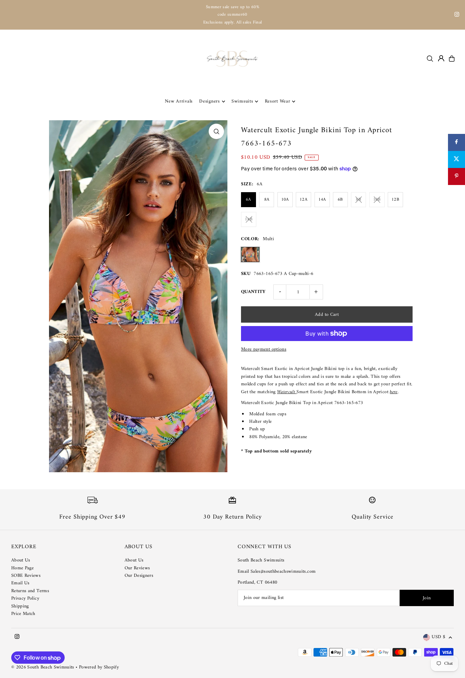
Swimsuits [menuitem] (242, 101)
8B (358, 199)
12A (303, 199)
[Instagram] (456, 15)
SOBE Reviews (26, 575)
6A (248, 199)
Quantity (253, 292)
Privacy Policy (25, 598)
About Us (20, 560)
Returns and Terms (30, 591)
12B (395, 199)
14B (249, 219)
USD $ (438, 637)
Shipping (20, 606)
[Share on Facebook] (456, 142)
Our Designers (139, 575)
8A (267, 199)
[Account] (441, 58)
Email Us (20, 583)
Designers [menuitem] (209, 101)
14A (322, 199)
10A (285, 199)
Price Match (23, 614)
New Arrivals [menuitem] (179, 101)
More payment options (263, 349)
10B (377, 199)
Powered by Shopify (99, 667)
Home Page (22, 568)
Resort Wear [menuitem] (277, 101)
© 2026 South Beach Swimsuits (42, 667)
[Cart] (451, 59)
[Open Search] (430, 59)
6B (340, 199)
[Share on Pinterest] (456, 176)
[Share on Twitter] (456, 159)
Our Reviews (137, 568)
